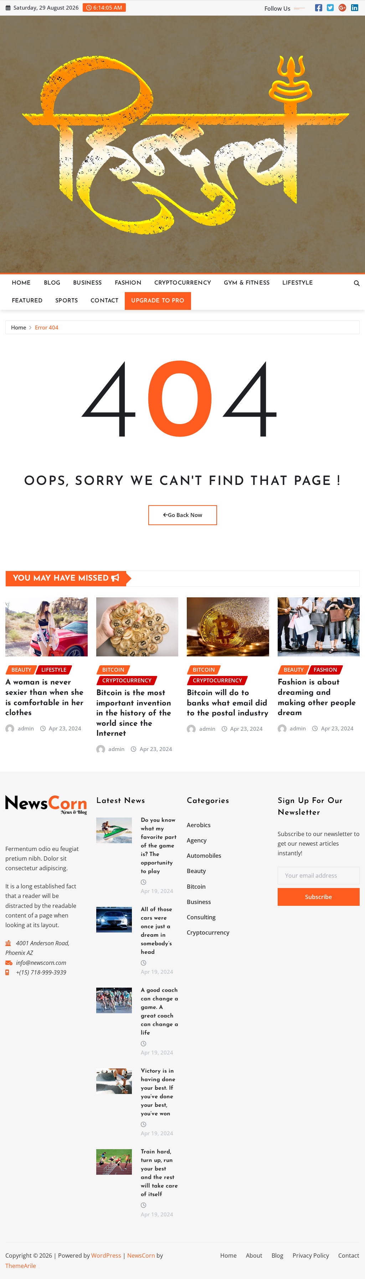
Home (21, 283)
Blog (52, 283)
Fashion (128, 283)
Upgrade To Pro (157, 301)
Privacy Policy (311, 1255)
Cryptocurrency (182, 283)
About (254, 1255)
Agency (197, 840)
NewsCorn (141, 1255)
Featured (27, 301)
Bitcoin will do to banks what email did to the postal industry (227, 703)
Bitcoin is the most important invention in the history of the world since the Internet (133, 713)
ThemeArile (20, 1266)
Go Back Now (185, 514)
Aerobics (199, 825)
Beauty (196, 871)
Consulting (201, 917)
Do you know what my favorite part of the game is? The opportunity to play (158, 846)
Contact (104, 301)
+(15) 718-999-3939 (41, 972)
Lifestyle (297, 283)
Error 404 (46, 327)
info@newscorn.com (41, 963)
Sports (66, 301)
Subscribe (318, 897)
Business (87, 283)
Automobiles (204, 856)
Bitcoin (196, 886)
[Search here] (357, 283)
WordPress (106, 1255)
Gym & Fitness (246, 283)
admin (26, 728)
